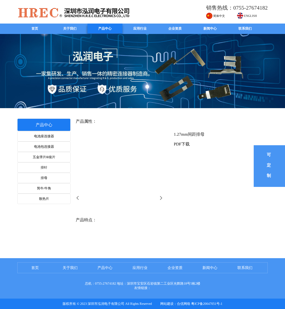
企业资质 (175, 28)
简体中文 (218, 16)
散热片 (44, 198)
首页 (35, 28)
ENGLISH (250, 16)
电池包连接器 (44, 146)
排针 (44, 167)
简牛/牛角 (44, 188)
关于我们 (70, 28)
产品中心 (105, 28)
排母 (44, 178)
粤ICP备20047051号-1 (206, 303)
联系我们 (245, 28)
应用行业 (140, 28)
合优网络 (183, 303)
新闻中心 (210, 28)
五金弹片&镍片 (44, 157)
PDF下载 (182, 144)
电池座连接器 (44, 136)
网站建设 (167, 303)
